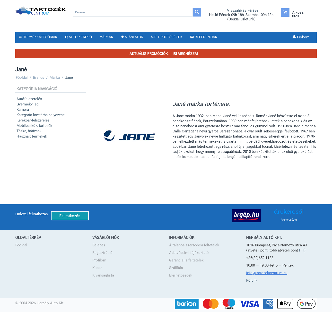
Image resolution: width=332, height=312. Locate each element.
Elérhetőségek (180, 275)
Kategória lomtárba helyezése (41, 115)
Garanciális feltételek (186, 260)
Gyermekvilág (27, 104)
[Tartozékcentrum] (41, 10)
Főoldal (21, 245)
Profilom (99, 260)
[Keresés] (197, 12)
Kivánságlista (103, 275)
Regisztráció (102, 253)
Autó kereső (80, 37)
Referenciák (205, 37)
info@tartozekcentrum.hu (266, 273)
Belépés (98, 245)
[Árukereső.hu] (289, 213)
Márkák (106, 37)
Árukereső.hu (289, 219)
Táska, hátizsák (29, 131)
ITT (301, 250)
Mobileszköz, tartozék (34, 125)
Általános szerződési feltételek (194, 245)
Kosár (97, 268)
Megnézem (187, 54)
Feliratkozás (69, 216)
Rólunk (251, 280)
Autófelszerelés (29, 99)
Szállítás (176, 268)
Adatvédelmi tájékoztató (189, 253)
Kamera (23, 109)
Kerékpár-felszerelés (33, 120)
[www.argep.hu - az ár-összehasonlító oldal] (246, 215)
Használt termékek (32, 136)
